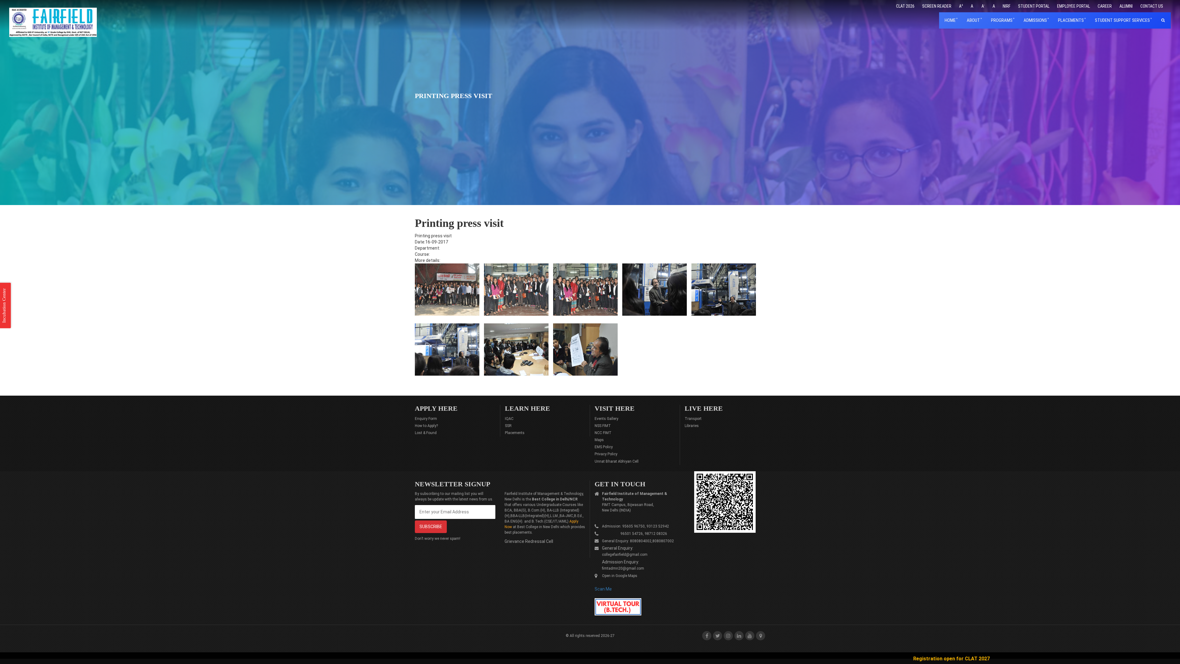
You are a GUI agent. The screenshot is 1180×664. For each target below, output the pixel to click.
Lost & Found (426, 433)
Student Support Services (1122, 20)
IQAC (509, 419)
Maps (599, 440)
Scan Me (603, 589)
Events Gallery (606, 419)
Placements (515, 433)
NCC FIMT (603, 433)
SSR (508, 426)
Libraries (692, 426)
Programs (1002, 20)
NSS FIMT (603, 426)
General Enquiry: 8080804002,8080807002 (638, 541)
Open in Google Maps (619, 576)
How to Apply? (426, 426)
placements (1071, 20)
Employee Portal (1073, 6)
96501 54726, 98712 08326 (634, 534)
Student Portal (1033, 6)
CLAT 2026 (905, 6)
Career (1105, 6)
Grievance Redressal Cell (529, 541)
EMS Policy (604, 447)
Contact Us (1151, 6)
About (973, 20)
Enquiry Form (426, 419)
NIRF (1006, 6)
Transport (693, 419)
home (950, 20)
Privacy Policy (606, 454)
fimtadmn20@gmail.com (623, 568)
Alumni (1126, 6)
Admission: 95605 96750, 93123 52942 (635, 526)
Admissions (1035, 20)
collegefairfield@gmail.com (624, 554)
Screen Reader (936, 6)
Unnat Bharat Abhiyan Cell (617, 461)
